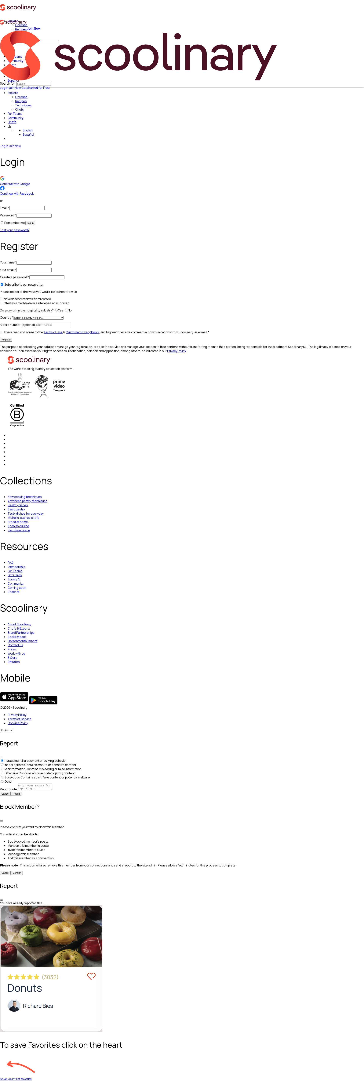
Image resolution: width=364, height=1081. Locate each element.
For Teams (15, 114)
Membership (16, 567)
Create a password (14, 277)
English (28, 130)
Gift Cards (15, 575)
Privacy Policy (176, 351)
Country (6, 317)
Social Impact (17, 637)
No (70, 310)
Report (16, 793)
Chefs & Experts (19, 628)
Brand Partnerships (21, 633)
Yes (61, 310)
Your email (8, 270)
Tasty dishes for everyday (26, 513)
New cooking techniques (25, 497)
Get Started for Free (35, 88)
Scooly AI (14, 579)
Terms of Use (53, 332)
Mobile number (17, 325)
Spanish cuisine (18, 526)
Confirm (17, 872)
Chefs (12, 122)
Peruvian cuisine (19, 530)
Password (8, 215)
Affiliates (14, 662)
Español (28, 134)
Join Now (15, 88)
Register (6, 339)
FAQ (10, 563)
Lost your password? (14, 230)
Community (15, 118)
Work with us (16, 653)
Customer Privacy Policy (82, 332)
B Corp (12, 658)
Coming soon (17, 588)
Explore (13, 93)
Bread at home (18, 522)
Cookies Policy (18, 723)
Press (12, 649)
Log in (4, 88)
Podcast (13, 592)
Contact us (15, 645)
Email (4, 208)
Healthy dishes (18, 505)
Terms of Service (19, 719)
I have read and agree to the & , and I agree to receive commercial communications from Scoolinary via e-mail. (106, 332)
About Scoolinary (19, 624)
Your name (8, 262)
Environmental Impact (22, 641)
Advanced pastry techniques (27, 501)
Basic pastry (16, 509)
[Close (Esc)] (1, 757)
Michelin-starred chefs (23, 518)
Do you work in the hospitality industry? (27, 310)
